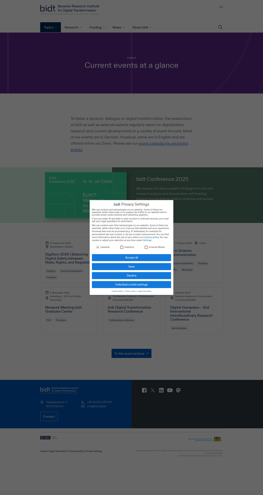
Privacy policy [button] (130, 291)
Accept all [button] (131, 257)
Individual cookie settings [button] (131, 284)
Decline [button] (131, 275)
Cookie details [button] (117, 291)
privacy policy (151, 237)
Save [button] (131, 266)
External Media (157, 247)
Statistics (129, 247)
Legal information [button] (144, 291)
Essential (105, 247)
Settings (147, 240)
